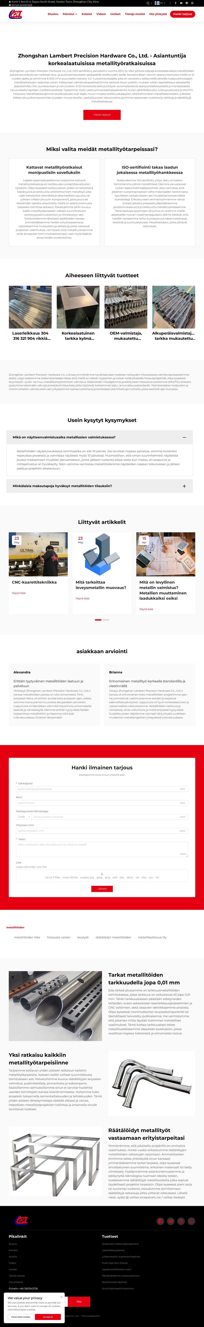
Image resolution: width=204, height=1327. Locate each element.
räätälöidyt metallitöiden (113, 937)
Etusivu (53, 14)
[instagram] (187, 3)
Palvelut (68, 14)
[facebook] (175, 3)
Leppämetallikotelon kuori (116, 1269)
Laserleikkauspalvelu (113, 1250)
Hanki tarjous (182, 14)
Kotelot (87, 14)
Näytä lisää (19, 593)
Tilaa (78, 1301)
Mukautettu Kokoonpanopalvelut (120, 1243)
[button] (98, 620)
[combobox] (24, 817)
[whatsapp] (192, 3)
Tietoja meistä (135, 14)
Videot (101, 14)
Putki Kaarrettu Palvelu (115, 1263)
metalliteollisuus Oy (152, 937)
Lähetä (102, 888)
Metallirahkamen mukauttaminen (120, 1275)
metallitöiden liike (27, 937)
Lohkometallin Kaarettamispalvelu (121, 1256)
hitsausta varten (58, 937)
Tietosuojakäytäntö (90, 1316)
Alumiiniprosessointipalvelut (118, 1288)
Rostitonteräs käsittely (114, 1282)
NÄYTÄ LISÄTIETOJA (30, 307)
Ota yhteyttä (158, 14)
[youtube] (181, 3)
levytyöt (83, 937)
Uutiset (115, 14)
